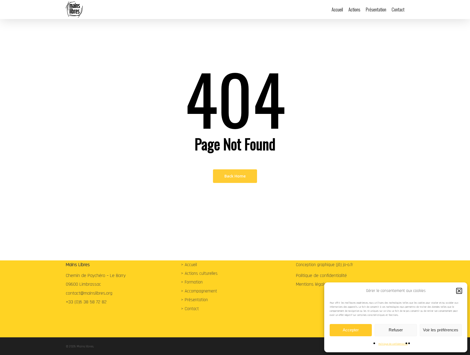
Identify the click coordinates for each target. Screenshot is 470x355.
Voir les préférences (440, 330)
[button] (459, 291)
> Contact (190, 309)
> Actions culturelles (199, 273)
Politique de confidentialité (393, 343)
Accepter (351, 330)
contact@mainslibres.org (89, 293)
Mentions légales (312, 284)
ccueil (192, 265)
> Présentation (194, 300)
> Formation (192, 282)
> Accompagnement (199, 291)
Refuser (396, 330)
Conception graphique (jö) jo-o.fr (324, 265)
